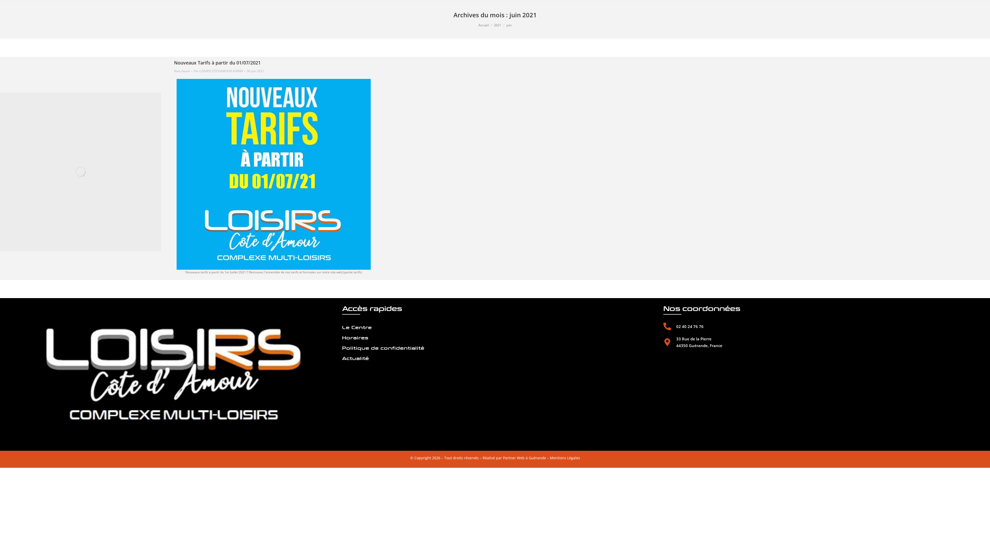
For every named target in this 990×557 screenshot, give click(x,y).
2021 (497, 25)
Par (218, 71)
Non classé (182, 71)
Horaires (355, 338)
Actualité (355, 358)
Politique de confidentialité (383, 348)
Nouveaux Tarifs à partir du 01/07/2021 (217, 63)
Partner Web (514, 457)
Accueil (483, 25)
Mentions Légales (565, 457)
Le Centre (357, 327)
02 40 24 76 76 (690, 326)
